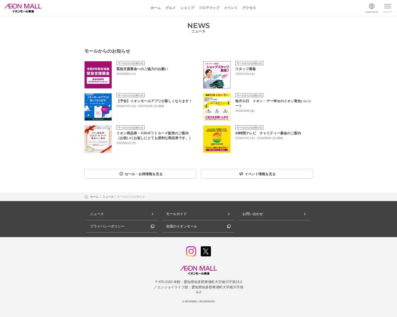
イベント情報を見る (260, 174)
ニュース (108, 196)
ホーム (94, 196)
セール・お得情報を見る (144, 174)
